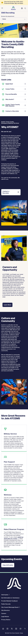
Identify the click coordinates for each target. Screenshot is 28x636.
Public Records (5, 604)
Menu (2, 8)
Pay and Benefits (11, 94)
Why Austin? (9, 99)
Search (25, 8)
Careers (3, 613)
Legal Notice (5, 616)
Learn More (7, 305)
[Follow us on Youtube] (20, 629)
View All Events (7, 565)
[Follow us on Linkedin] (16, 629)
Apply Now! (9, 84)
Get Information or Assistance (10, 598)
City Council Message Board (9, 607)
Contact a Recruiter (12, 111)
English (22, 8)
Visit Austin (4, 594)
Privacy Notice (5, 619)
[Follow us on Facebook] (3, 629)
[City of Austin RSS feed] (25, 629)
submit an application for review (13, 538)
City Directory (5, 610)
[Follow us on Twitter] (12, 629)
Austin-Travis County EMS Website (12, 105)
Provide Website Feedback (9, 601)
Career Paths (9, 89)
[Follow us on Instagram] (7, 629)
